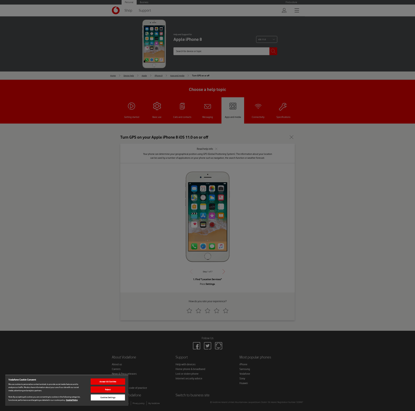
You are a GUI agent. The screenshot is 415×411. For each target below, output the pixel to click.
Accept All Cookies (108, 381)
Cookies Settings (107, 397)
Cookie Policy (72, 400)
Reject (108, 389)
